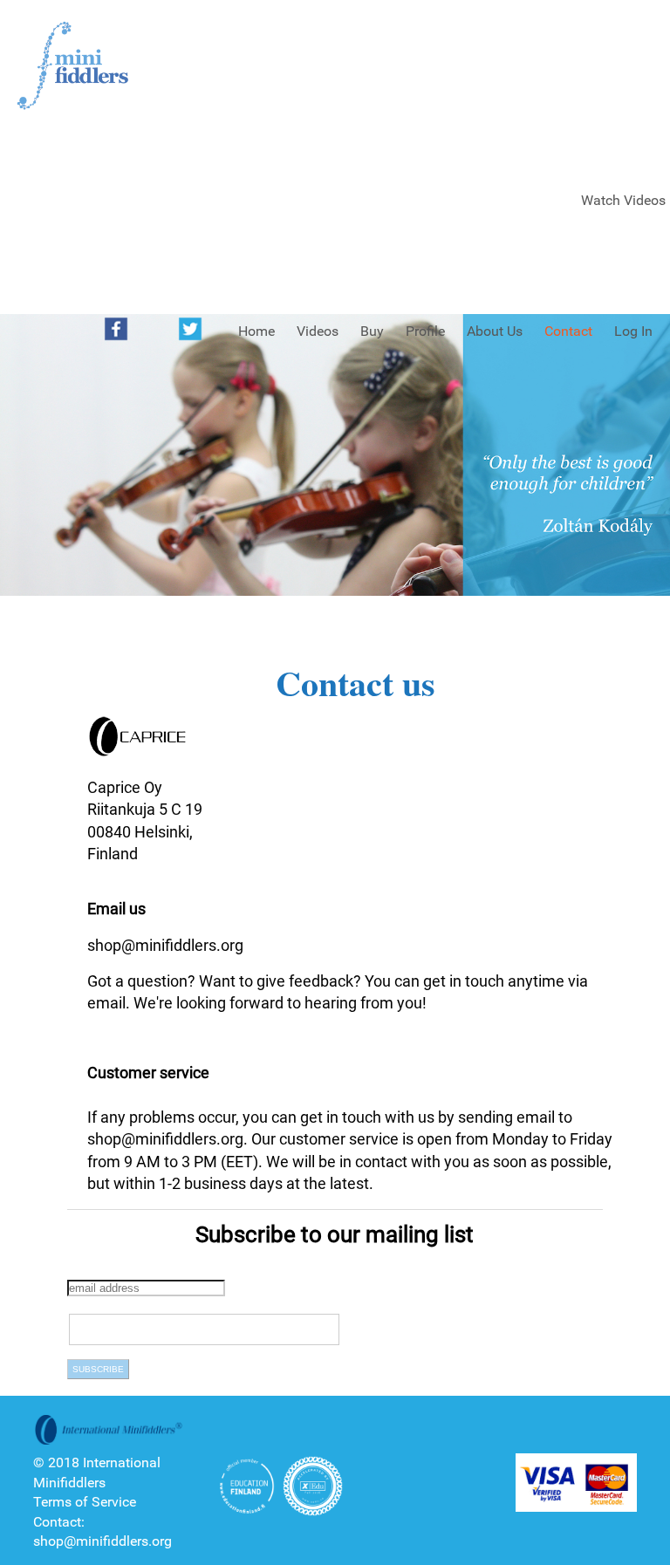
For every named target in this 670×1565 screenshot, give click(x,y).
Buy (372, 331)
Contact (568, 331)
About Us (495, 331)
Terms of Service (84, 1501)
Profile (425, 331)
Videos (317, 331)
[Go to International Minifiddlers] (72, 66)
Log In (633, 331)
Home (256, 331)
